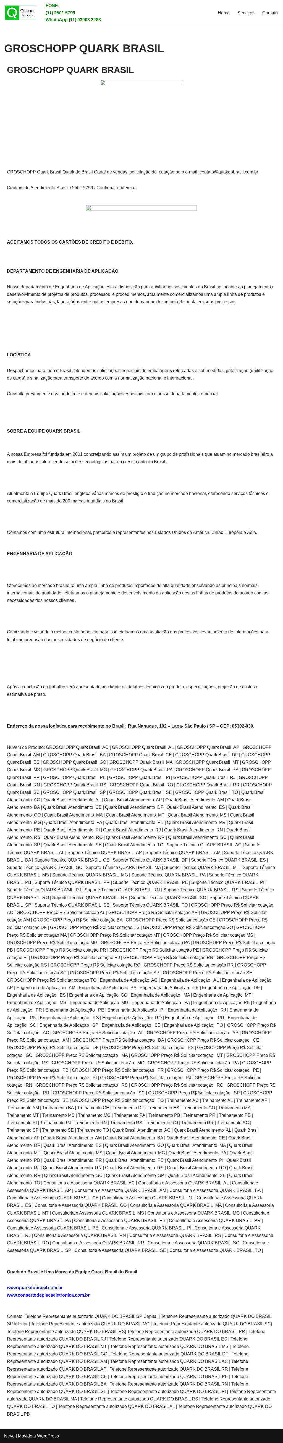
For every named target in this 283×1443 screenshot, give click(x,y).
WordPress (48, 1436)
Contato (270, 12)
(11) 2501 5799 (60, 12)
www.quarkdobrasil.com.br (35, 1287)
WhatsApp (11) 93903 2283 (73, 19)
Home (224, 12)
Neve (9, 1436)
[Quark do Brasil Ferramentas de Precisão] (20, 12)
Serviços (246, 12)
